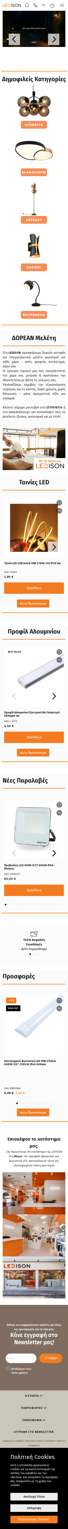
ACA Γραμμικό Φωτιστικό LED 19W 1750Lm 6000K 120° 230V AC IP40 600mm (30, 1063)
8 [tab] (32, 905)
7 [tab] (28, 905)
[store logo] (14, 5)
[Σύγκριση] (44, 5)
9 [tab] (36, 905)
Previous (14, 39)
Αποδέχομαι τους (21, 1370)
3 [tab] (13, 905)
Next (53, 39)
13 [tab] (51, 905)
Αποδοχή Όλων (34, 1496)
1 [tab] (6, 905)
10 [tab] (40, 905)
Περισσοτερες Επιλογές (34, 1519)
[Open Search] (27, 5)
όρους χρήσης (19, 1372)
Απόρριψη (34, 1508)
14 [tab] (55, 905)
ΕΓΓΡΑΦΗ (50, 1358)
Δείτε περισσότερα (34, 949)
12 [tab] (47, 905)
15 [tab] (59, 905)
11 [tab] (43, 905)
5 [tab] (21, 905)
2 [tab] (9, 905)
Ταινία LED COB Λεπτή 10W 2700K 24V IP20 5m (32, 563)
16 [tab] (62, 905)
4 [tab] (17, 905)
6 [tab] (25, 905)
